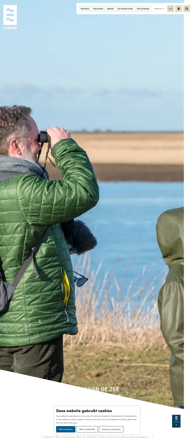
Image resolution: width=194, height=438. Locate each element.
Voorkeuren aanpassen (111, 429)
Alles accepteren (66, 429)
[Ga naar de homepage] (10, 17)
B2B (170, 9)
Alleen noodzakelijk (87, 429)
